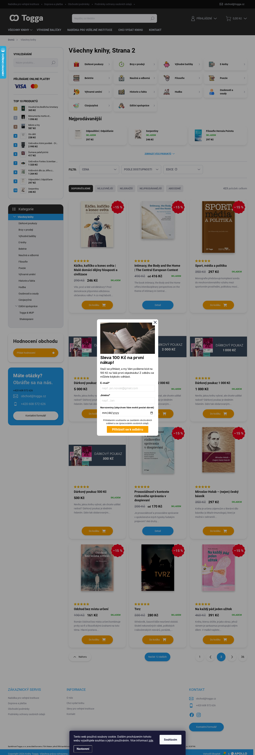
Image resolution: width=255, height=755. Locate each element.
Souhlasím (170, 739)
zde (151, 740)
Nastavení (83, 748)
